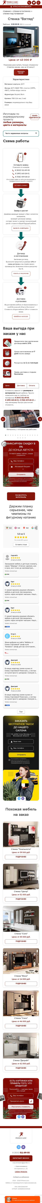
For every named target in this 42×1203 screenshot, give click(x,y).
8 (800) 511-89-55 (22, 170)
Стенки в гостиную (21, 11)
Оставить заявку (21, 185)
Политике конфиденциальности (23, 479)
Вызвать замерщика (21, 228)
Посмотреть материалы (21, 496)
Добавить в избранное (21, 1177)
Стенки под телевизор (13, 14)
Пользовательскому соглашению (17, 481)
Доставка (21, 385)
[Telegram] (19, 799)
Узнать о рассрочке (21, 273)
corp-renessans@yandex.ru (21, 1163)
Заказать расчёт (21, 72)
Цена (7, 385)
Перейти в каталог (21, 316)
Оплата (32, 385)
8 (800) (21, 1153)
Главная (7, 11)
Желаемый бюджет (22, 466)
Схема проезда (21, 1172)
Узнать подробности (34, 116)
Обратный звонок (21, 1158)
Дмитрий (14, 686)
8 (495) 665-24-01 (22, 174)
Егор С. (13, 634)
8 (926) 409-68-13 (22, 177)
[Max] (22, 799)
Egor (12, 608)
